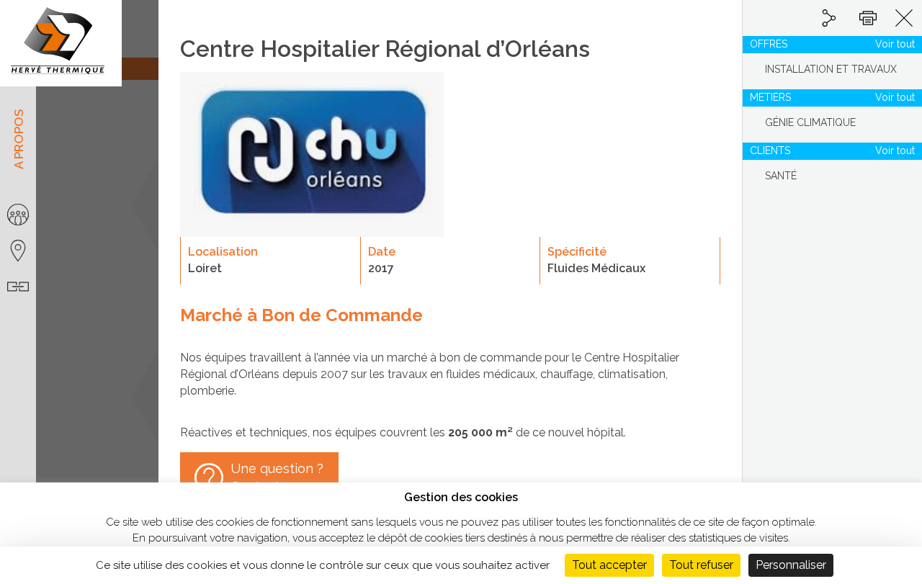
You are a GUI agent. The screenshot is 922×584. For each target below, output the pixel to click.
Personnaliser (791, 565)
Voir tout (895, 44)
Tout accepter (609, 565)
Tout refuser (701, 565)
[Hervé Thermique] (61, 43)
